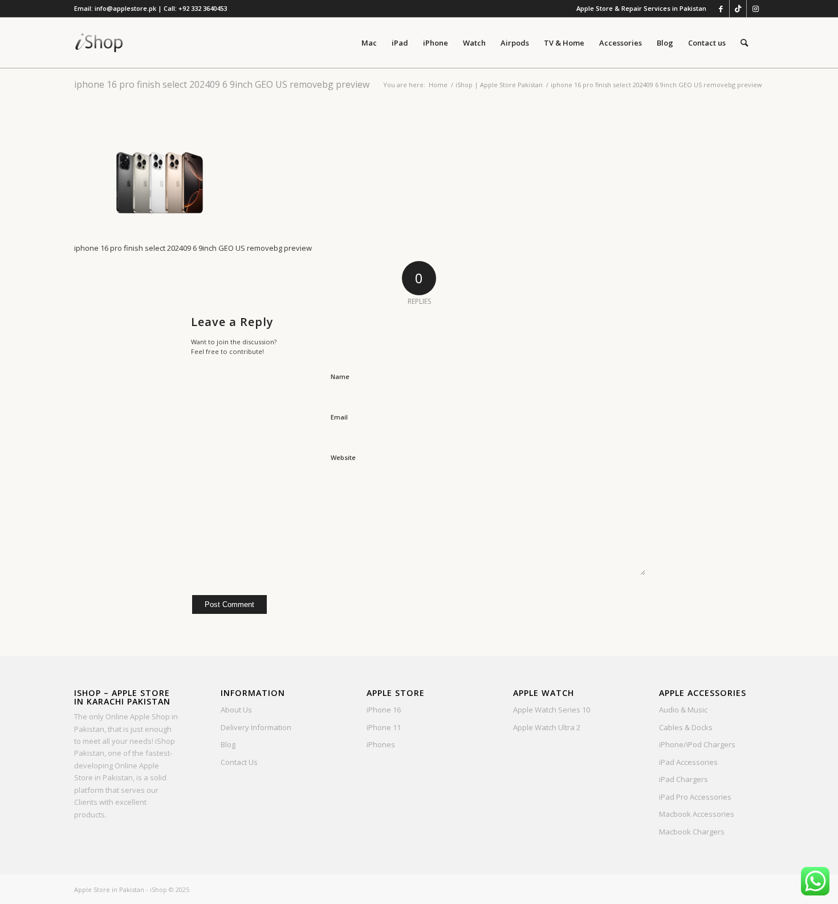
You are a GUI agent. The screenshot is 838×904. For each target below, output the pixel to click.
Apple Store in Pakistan (109, 889)
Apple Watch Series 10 (551, 710)
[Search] (744, 43)
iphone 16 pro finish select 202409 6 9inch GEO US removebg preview (221, 84)
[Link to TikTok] (738, 8)
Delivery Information (256, 727)
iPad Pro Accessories (695, 797)
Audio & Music (683, 710)
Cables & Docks (686, 727)
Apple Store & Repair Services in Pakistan (641, 8)
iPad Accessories (688, 762)
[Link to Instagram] (755, 8)
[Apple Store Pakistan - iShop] (99, 43)
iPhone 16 (384, 710)
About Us (236, 710)
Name (340, 376)
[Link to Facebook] (721, 8)
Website (343, 457)
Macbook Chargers (692, 831)
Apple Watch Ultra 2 (546, 727)
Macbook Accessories (696, 814)
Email (339, 417)
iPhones (381, 744)
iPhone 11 (384, 727)
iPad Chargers (683, 779)
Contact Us (239, 762)
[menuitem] (638, 8)
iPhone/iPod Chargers (697, 744)
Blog (228, 744)
